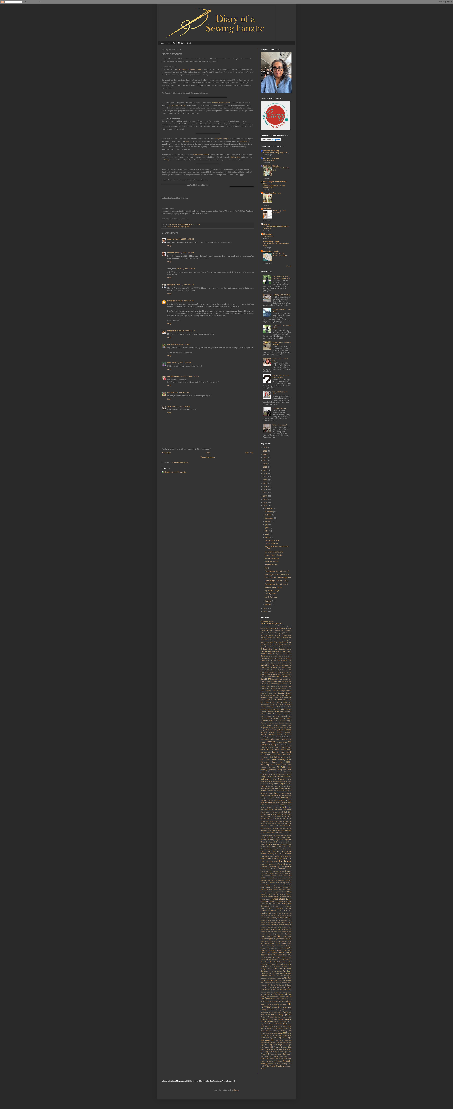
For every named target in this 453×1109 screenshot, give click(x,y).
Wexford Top (272, 1064)
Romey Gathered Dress (271, 873)
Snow (262, 941)
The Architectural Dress (278, 962)
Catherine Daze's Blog (271, 151)
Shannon (170, 253)
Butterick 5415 (266, 672)
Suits (268, 952)
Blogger (236, 1090)
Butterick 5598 (266, 674)
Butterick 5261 (265, 670)
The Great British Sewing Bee (282, 976)
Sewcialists (264, 883)
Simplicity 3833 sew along (270, 920)
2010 (265, 499)
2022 (265, 460)
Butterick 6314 (276, 686)
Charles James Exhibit (281, 697)
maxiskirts (264, 810)
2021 (265, 464)
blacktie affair (265, 651)
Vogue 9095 (265, 1054)
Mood (266, 837)
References (264, 866)
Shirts (272, 910)
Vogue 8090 (265, 1038)
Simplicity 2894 (265, 918)
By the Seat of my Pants (272, 193)
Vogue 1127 (287, 1021)
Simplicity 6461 (265, 925)
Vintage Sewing (267, 1021)
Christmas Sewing (266, 711)
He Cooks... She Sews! (271, 158)
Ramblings (175, 226)
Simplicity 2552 (265, 915)
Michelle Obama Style (276, 830)
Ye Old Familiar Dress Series (275, 1066)
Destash (279, 734)
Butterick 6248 (286, 684)
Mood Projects (274, 837)
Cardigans (275, 691)
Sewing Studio (278, 899)
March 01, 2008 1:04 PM (186, 269)
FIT (284, 772)
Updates (287, 1014)
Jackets (277, 793)
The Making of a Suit (274, 980)
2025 (265, 451)
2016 (265, 480)
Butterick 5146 (286, 663)
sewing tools (273, 901)
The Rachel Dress (285, 989)
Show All (288, 266)
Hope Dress (274, 788)
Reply (169, 245)
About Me (171, 43)
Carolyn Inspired (285, 691)
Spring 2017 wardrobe (280, 941)
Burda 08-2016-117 (285, 656)
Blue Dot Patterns (281, 651)
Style (268, 948)
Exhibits (271, 757)
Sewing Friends (268, 889)
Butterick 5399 (286, 670)
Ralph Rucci (274, 862)
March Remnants (271, 597)
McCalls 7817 (273, 823)
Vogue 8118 (273, 1038)
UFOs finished (265, 1014)
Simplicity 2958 (276, 918)
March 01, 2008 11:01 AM (184, 253)
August (268, 521)
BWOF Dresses (266, 691)
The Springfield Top (267, 994)
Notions (274, 846)
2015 (265, 483)
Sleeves (263, 939)
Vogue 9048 (279, 1052)
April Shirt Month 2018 (279, 642)
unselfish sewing (277, 1014)
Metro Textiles (272, 828)
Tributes (263, 1012)
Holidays (264, 786)
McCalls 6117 (268, 812)
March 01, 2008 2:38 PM (185, 301)
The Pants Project (266, 987)
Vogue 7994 (277, 1035)
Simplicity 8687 (276, 929)
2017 (265, 477)
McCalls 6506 (276, 814)
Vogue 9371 (287, 1056)
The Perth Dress (277, 987)
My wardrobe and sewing (274, 552)
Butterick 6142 (265, 684)
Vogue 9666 (265, 1058)
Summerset (171, 301)
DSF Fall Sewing (281, 742)
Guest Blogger (279, 784)
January (268, 604)
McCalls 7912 (269, 826)
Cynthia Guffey (286, 725)
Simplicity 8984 (266, 934)
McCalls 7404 (268, 821)
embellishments (286, 749)
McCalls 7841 (282, 823)
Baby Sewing (269, 647)
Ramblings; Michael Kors (268, 864)
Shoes (277, 911)
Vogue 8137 (282, 1038)
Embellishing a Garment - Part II (276, 581)
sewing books (274, 885)
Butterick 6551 (286, 688)
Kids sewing (284, 798)
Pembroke (264, 856)
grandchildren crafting (280, 781)
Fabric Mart (277, 762)
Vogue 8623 (272, 1042)
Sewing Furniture (266, 892)
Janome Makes (276, 795)
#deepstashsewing (267, 621)
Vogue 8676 (287, 1042)
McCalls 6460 (265, 814)
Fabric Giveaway (278, 759)
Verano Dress (286, 1017)
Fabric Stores (276, 764)
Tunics (285, 1012)
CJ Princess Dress (278, 711)
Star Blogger (271, 946)
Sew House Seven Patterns (274, 878)
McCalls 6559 (286, 814)
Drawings (278, 739)
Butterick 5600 (276, 674)
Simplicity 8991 (278, 934)
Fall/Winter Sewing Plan (277, 770)
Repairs (289, 869)
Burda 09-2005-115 (267, 658)
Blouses (272, 651)
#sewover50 (276, 626)
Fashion (263, 772)
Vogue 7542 (287, 1031)
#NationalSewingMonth (271, 623)
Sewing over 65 (286, 896)
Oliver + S (266, 224)
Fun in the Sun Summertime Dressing (279, 777)
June (267, 528)
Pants (268, 851)
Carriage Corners (284, 693)
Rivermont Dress (278, 871)
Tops (280, 1007)
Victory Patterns (271, 1019)
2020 (265, 467)
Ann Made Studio (173, 376)
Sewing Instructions (279, 892)
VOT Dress (278, 1061)
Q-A (278, 858)
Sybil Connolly (265, 957)
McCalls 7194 (274, 819)
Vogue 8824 (287, 1047)
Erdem (289, 754)
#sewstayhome (286, 626)
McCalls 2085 (272, 810)
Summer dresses (278, 952)
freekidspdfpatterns (282, 774)
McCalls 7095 (265, 819)
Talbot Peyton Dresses (283, 957)
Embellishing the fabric (270, 749)
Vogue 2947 (279, 1028)
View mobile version (208, 457)
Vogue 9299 (278, 1056)
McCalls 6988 (286, 816)
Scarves (279, 876)
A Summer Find (268, 236)
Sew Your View (272, 880)
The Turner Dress (278, 999)
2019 (265, 470)
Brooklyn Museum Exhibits (282, 654)
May (267, 531)
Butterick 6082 (286, 681)
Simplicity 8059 (276, 925)
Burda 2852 (278, 658)
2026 (265, 448)
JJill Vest (285, 795)
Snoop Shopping (285, 939)
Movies (269, 840)
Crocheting (288, 723)
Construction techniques (269, 718)
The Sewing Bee (266, 992)
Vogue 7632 (273, 1033)
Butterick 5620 (265, 677)
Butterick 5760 (266, 679)
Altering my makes (273, 637)
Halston (288, 784)
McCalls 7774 (265, 823)
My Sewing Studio (185, 43)
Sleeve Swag (287, 936)
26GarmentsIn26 (266, 633)
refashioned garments (284, 864)
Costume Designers (280, 721)
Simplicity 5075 (286, 920)
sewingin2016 (275, 906)
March (267, 537)
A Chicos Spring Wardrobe (281, 633)
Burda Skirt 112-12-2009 (270, 660)
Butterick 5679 (286, 677)
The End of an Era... (280, 408)
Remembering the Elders (269, 869)
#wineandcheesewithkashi (278, 628)
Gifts (274, 779)
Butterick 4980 (276, 663)
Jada (168, 392)
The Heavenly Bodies (267, 978)
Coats (262, 716)
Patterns (288, 854)
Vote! (267, 568)
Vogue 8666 (280, 1042)
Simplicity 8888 (286, 931)
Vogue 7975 (268, 1035)
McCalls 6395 (286, 812)
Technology (274, 959)
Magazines (283, 805)
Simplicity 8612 (286, 927)
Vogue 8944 (282, 1049)
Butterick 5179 (276, 665)
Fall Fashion (282, 767)
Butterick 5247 (276, 667)
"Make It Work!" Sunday (273, 555)
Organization (277, 849)
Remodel (282, 869)
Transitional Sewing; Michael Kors (279, 1010)
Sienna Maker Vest (285, 911)
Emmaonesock (266, 752)
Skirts (279, 936)
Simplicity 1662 (276, 913)
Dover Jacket (269, 739)
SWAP (289, 955)
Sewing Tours (283, 901)
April (267, 534)
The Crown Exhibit (275, 971)
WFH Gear (280, 1064)
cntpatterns (287, 714)
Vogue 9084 (287, 1052)
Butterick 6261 (265, 686)
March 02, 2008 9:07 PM (180, 392)
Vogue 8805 (268, 1047)
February (268, 601)
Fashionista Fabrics (275, 772)
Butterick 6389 (265, 688)
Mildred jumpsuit (286, 833)
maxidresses (285, 807)
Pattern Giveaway (267, 854)
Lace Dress (264, 800)
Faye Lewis (171, 285)
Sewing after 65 (285, 883)
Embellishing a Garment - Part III (277, 571)
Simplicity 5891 (275, 922)
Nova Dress (283, 846)
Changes (270, 697)
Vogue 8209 (269, 1040)
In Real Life (283, 788)
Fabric (170, 226)
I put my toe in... (271, 594)
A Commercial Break (272, 558)
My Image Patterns (278, 840)
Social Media (269, 941)
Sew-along (281, 880)
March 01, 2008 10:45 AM (184, 239)
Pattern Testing (280, 854)
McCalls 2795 (282, 810)
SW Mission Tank (280, 955)
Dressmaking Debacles (271, 251)
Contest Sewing (285, 718)
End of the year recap (276, 754)
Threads (268, 1004)
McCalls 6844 (265, 816)
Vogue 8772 (273, 1045)
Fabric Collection (285, 757)
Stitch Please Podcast (284, 946)
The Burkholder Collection (278, 966)
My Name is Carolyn (272, 590)
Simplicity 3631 (185, 226)
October (268, 515)
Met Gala (264, 828)
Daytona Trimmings (280, 728)
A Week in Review (281, 635)
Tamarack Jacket (266, 959)
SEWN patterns (267, 908)
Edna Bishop (274, 747)
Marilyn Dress (272, 807)
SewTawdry (267, 209)
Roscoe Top (282, 873)
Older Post (249, 453)
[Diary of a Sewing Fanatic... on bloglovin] (271, 141)
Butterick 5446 (276, 672)
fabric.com (272, 767)
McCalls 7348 (282, 819)
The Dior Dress (274, 973)
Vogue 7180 (288, 1028)
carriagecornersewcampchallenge (271, 695)
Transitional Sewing (272, 540)
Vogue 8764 (264, 1045)
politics (268, 858)
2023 (265, 457)
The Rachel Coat (273, 989)
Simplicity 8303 (276, 927)
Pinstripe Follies (279, 856)
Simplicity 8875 (276, 931)
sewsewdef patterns (283, 908)
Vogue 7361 (272, 1031)
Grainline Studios (266, 781)
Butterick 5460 (286, 672)
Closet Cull (270, 714)
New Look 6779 (283, 842)
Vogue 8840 (264, 1049)
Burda (263, 656)
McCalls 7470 (278, 821)
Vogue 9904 (274, 1058)
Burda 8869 (286, 658)
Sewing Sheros (265, 899)
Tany (169, 406)
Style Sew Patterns (277, 948)
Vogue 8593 (287, 1040)
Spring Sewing (280, 943)
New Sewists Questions (277, 844)
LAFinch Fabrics (273, 800)
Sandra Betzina (270, 876)
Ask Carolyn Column (276, 644)
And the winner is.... (272, 565)
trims (268, 1012)
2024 (265, 454)
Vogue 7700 (282, 1033)
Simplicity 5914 (286, 922)
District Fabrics (273, 737)
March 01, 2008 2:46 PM (186, 331)
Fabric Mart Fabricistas (271, 166)
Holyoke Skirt (272, 786)
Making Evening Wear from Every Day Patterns (281, 277)
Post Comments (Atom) (180, 463)
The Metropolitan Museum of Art (275, 983)
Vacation (263, 1017)
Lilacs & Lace (267, 234)
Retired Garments (266, 871)
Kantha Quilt (275, 798)
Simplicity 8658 (265, 929)
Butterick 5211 (266, 667)
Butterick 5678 (275, 677)
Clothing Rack (279, 714)
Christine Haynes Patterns (270, 709)
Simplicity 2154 (286, 913)
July (266, 524)
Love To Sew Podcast (273, 805)
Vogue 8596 (264, 1042)
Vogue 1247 (273, 1024)
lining (166, 160)
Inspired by (272, 791)
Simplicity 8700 (286, 929)
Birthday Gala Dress (269, 649)
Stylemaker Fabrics (275, 950)
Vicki (168, 344)
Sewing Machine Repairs (276, 894)
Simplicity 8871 (265, 931)
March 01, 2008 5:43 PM (180, 344)
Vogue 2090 (278, 1026)
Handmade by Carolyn (271, 242)
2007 (265, 608)
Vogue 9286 (269, 1056)
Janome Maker (266, 795)
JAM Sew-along (286, 793)
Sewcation (288, 880)
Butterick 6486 (276, 688)
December (269, 508)
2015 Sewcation (275, 631)
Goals (289, 779)
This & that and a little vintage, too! (278, 578)
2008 (265, 506)
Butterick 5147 (266, 665)
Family (289, 770)
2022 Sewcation (286, 631)
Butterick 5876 (287, 679)
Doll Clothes (282, 737)
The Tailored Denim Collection (275, 996)
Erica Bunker (171, 331)
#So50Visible (264, 628)
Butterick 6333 (286, 686)
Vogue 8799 (282, 1045)
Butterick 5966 (265, 681)
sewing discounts (266, 887)
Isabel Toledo (281, 791)
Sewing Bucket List (285, 885)
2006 (265, 611)
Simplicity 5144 (265, 922)
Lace (290, 798)
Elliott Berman (286, 747)
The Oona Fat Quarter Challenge (279, 985)
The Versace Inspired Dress (273, 1001)
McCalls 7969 (278, 826)
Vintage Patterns (284, 1019)
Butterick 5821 (277, 679)
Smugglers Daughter (273, 939)
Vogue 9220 (282, 1054)
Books (270, 654)
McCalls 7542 (287, 821)
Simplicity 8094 (286, 925)
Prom (274, 858)
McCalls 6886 (276, 816)
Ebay (267, 747)
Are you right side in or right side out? (281, 376)
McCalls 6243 (277, 812)
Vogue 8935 (273, 1049)
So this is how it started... (274, 587)
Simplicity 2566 (276, 915)
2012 (265, 493)
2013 (265, 489)
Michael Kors (281, 828)
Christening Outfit (285, 707)
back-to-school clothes (283, 647)
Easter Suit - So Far (272, 561)
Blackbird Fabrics (285, 649)
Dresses (270, 741)
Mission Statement (267, 835)
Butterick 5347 (276, 670)
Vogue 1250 (282, 1024)
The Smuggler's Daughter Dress (281, 992)
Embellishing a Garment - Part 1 (276, 584)
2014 (265, 486)
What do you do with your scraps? (277, 574)
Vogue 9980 (283, 1058)
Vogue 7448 (280, 1031)
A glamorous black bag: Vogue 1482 (275, 153)
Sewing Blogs (265, 885)
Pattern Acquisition (282, 851)
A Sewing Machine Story (281, 295)
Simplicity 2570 (286, 915)
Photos (270, 856)
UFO (290, 1012)
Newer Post (166, 453)
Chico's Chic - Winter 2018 (276, 702)
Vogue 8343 (279, 1040)
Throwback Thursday (278, 1004)
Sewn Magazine (286, 906)
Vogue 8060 (287, 1035)
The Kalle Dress (279, 978)
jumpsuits (267, 798)
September (269, 518)
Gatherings (266, 779)
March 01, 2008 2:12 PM (185, 285)
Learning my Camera (279, 802)
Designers (271, 734)
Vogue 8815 (278, 1047)
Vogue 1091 (278, 1021)
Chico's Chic (271, 700)
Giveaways (281, 779)
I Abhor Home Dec (271, 543)
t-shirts (272, 957)
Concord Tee (286, 716)
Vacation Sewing (274, 1017)
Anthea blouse (280, 640)
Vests (262, 1019)
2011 (265, 496)
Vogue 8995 (269, 1052)
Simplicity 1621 (266, 913)
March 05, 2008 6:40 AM (181, 406)
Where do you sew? (280, 425)
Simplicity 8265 (265, 927)
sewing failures (277, 887)
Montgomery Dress (279, 835)
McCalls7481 (287, 826)
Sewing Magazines (274, 896)
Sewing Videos (276, 904)
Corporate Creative (267, 721)
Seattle (285, 876)
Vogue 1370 (268, 1026)
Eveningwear (264, 757)
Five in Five (271, 774)
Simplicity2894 (271, 936)
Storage (263, 948)
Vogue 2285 (271, 1028)
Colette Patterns (273, 716)
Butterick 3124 (286, 660)
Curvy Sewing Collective (270, 725)
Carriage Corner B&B (268, 693)
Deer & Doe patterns (275, 730)
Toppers (274, 1007)
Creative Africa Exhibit (276, 723)
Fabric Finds (265, 759)
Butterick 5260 (286, 667)
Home (162, 43)
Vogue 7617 (265, 1033)
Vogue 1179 (264, 1024)
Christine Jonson (285, 709)
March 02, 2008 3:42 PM (190, 376)
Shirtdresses (265, 911)
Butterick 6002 (275, 681)
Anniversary (271, 640)
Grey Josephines (269, 160)
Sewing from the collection (283, 889)
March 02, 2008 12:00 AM (181, 363)
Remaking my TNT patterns (280, 866)
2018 (265, 473)
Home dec (282, 786)
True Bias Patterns (277, 1012)
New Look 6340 (271, 842)
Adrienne (170, 239)
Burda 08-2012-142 (272, 656)
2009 (265, 502)
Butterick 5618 (286, 674)
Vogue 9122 (273, 1054)
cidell (169, 363)
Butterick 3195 (265, 663)
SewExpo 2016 (274, 883)
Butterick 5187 (286, 665)
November (269, 512)
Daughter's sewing (267, 728)
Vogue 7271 (265, 1031)
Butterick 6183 (276, 684)
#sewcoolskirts (265, 626)
